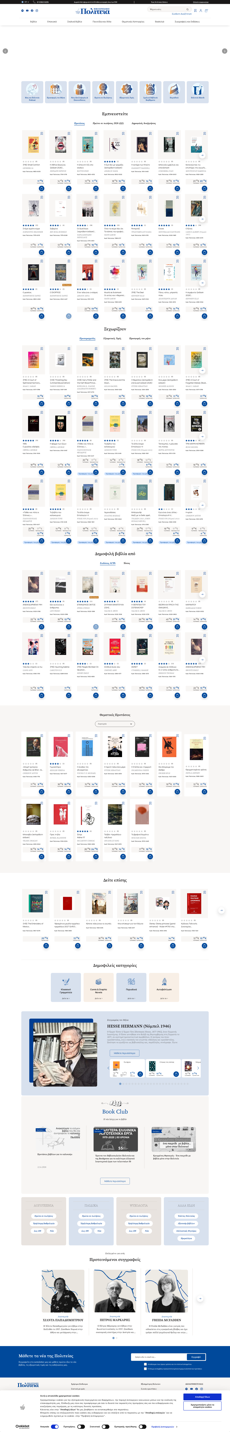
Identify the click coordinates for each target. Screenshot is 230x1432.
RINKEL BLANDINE (58, 838)
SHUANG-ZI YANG (111, 841)
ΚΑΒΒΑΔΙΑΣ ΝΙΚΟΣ (193, 608)
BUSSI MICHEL (192, 447)
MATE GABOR (110, 235)
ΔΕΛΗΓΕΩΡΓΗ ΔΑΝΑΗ (168, 298)
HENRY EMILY (83, 673)
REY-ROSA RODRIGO (58, 232)
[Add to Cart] (41, 188)
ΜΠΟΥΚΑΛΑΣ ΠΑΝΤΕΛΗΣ (169, 232)
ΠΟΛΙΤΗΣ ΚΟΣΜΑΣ (112, 516)
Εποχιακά (52, 21)
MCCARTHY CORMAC (86, 841)
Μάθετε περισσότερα (124, 1053)
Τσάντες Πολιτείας (186, 1216)
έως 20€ (37, 1231)
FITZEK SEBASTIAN (139, 386)
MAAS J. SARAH (29, 386)
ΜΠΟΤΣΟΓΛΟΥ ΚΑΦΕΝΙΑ (196, 171)
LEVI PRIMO (55, 611)
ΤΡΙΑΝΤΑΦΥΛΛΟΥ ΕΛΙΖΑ (141, 232)
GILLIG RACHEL (111, 386)
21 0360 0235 (43, 2)
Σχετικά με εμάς (78, 1389)
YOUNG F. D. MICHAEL (86, 773)
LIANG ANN (27, 670)
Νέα (52, 1231)
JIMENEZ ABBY (110, 670)
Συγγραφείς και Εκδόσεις (187, 21)
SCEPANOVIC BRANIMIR (33, 232)
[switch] (81, 1427)
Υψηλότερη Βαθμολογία (43, 1223)
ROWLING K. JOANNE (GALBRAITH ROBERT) (86, 387)
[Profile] (200, 11)
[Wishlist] (195, 11)
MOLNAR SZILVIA (138, 838)
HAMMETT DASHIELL (140, 168)
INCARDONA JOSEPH (140, 770)
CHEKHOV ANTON (193, 516)
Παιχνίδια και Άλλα (102, 21)
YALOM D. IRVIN (111, 611)
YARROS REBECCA (57, 386)
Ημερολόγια (186, 1238)
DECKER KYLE (164, 773)
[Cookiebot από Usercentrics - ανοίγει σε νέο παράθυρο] (22, 1427)
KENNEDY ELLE (137, 296)
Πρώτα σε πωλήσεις (43, 1216)
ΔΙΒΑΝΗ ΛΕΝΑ (83, 296)
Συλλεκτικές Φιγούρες (186, 1231)
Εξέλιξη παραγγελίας (201, 2)
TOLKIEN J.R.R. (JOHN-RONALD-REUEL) (140, 519)
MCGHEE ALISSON (166, 386)
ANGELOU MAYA (111, 171)
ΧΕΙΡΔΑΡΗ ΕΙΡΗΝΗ (58, 171)
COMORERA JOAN (166, 171)
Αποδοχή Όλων (202, 1397)
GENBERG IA (28, 168)
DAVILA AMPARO (193, 773)
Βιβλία (33, 21)
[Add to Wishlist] (41, 133)
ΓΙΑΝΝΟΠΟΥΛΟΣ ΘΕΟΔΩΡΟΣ (84, 451)
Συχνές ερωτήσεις (149, 1389)
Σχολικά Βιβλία (74, 21)
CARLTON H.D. (56, 670)
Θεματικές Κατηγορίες (133, 21)
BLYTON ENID (83, 171)
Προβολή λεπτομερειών (162, 1427)
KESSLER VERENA (57, 770)
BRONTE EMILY (29, 608)
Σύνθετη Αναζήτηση (182, 13)
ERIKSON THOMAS (166, 673)
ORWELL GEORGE (30, 450)
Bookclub (159, 21)
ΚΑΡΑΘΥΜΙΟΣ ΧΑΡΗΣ (31, 296)
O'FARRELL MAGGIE (139, 670)
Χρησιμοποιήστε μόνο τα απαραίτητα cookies (202, 1406)
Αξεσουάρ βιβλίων (186, 1223)
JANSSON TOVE (110, 450)
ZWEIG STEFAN (83, 608)
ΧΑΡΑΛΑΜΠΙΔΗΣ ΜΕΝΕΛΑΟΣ (84, 236)
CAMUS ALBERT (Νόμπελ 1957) (196, 233)
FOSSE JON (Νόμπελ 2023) (141, 450)
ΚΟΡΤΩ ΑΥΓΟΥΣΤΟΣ (166, 450)
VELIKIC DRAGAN (30, 841)
